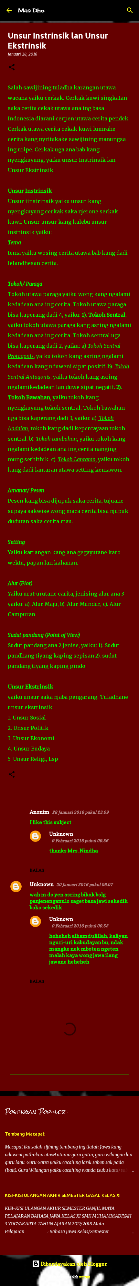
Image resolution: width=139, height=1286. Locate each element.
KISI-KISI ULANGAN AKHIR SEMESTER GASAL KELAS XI (63, 1195)
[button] (12, 67)
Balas (37, 870)
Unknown (61, 834)
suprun (84, 1277)
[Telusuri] (130, 10)
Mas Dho (31, 10)
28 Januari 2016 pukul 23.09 (80, 812)
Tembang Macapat (25, 1134)
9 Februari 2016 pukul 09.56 (80, 840)
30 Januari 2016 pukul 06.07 (84, 884)
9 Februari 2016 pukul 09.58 (80, 925)
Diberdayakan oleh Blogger (73, 1263)
